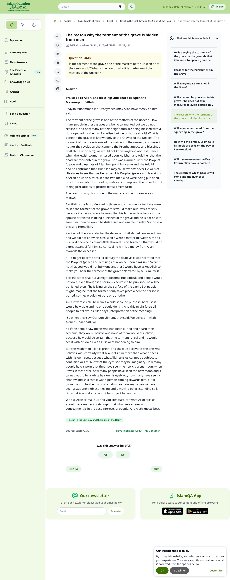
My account (17, 40)
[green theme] (11, 25)
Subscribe (116, 511)
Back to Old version (22, 155)
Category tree (18, 52)
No (123, 454)
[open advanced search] (120, 6)
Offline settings (23, 135)
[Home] (55, 21)
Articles (14, 91)
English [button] (220, 6)
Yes (105, 454)
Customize (216, 570)
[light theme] (22, 25)
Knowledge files (20, 82)
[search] (131, 7)
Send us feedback (21, 145)
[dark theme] (33, 25)
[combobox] (89, 7)
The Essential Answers (25, 72)
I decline (179, 570)
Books (14, 101)
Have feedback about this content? (138, 430)
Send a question (20, 113)
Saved (13, 123)
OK (162, 570)
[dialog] (190, 561)
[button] (57, 36)
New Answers (18, 62)
